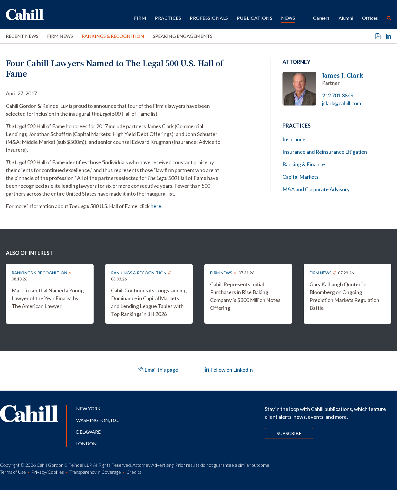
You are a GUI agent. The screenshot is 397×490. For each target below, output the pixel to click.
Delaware (88, 431)
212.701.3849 (337, 95)
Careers (321, 18)
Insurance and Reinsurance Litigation (324, 152)
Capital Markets (300, 177)
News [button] (288, 18)
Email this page (161, 369)
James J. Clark (342, 75)
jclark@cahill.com (341, 103)
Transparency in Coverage (95, 472)
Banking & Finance (303, 164)
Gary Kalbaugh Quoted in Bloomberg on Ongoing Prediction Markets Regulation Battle (344, 296)
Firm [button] (140, 18)
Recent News (22, 36)
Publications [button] (255, 18)
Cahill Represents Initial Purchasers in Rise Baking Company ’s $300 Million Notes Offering (245, 296)
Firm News (60, 36)
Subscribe (289, 433)
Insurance (293, 139)
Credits (133, 472)
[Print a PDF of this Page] (378, 36)
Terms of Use (13, 472)
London (86, 443)
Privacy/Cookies (47, 472)
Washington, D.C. (97, 420)
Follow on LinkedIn (231, 369)
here (156, 206)
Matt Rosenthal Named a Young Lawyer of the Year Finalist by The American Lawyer (48, 298)
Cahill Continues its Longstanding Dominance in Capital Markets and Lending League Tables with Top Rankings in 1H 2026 (149, 302)
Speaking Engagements (182, 36)
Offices (370, 18)
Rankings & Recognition (113, 36)
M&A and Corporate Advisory (316, 189)
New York (88, 408)
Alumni (346, 18)
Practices (168, 18)
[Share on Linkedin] (388, 36)
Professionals (209, 18)
